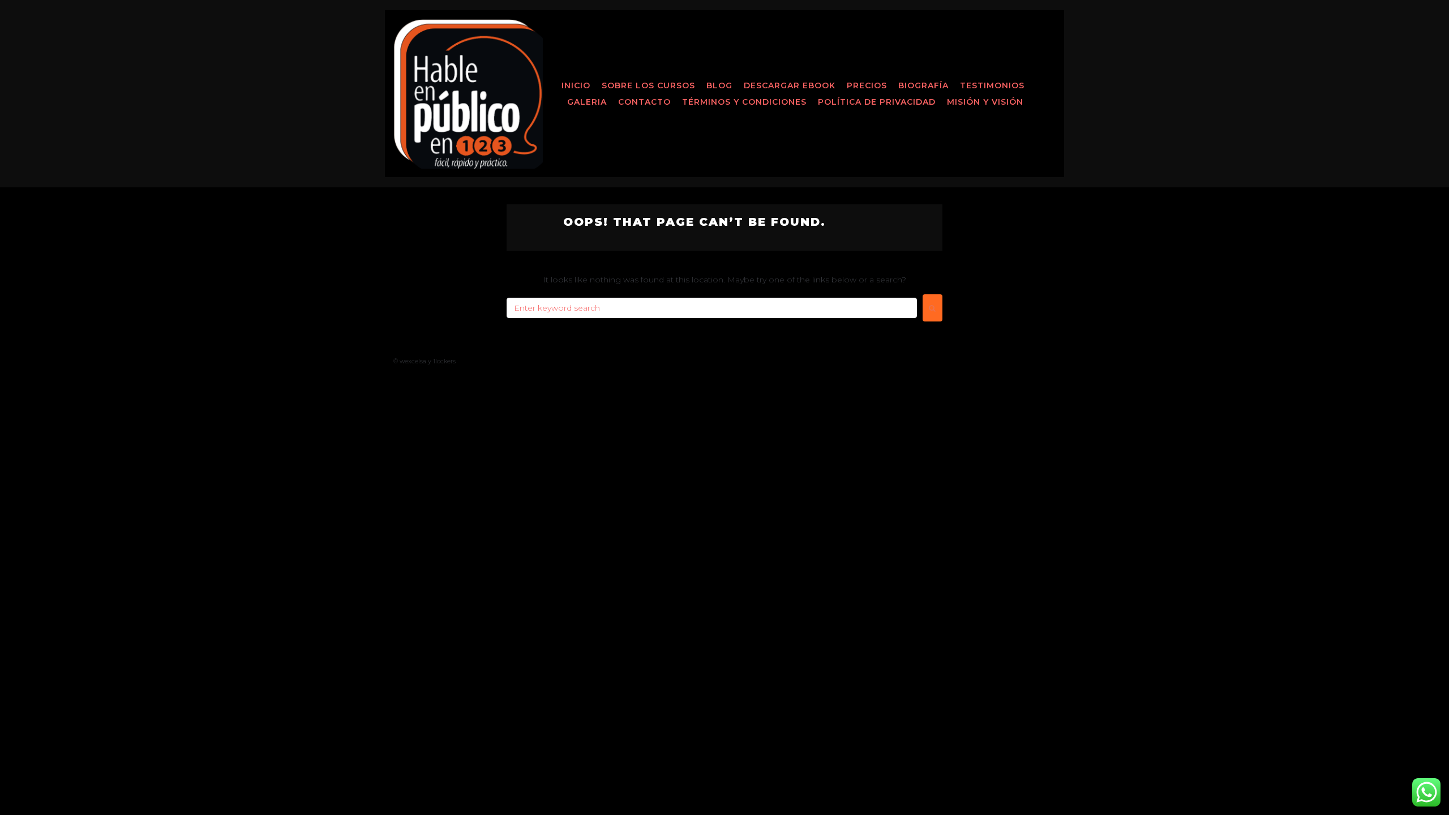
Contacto (644, 102)
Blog (719, 85)
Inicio (575, 85)
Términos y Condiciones (744, 102)
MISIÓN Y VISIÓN (985, 102)
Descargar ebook (789, 85)
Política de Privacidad (877, 102)
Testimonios (992, 85)
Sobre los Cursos (648, 85)
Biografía (923, 85)
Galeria (587, 102)
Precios (867, 85)
